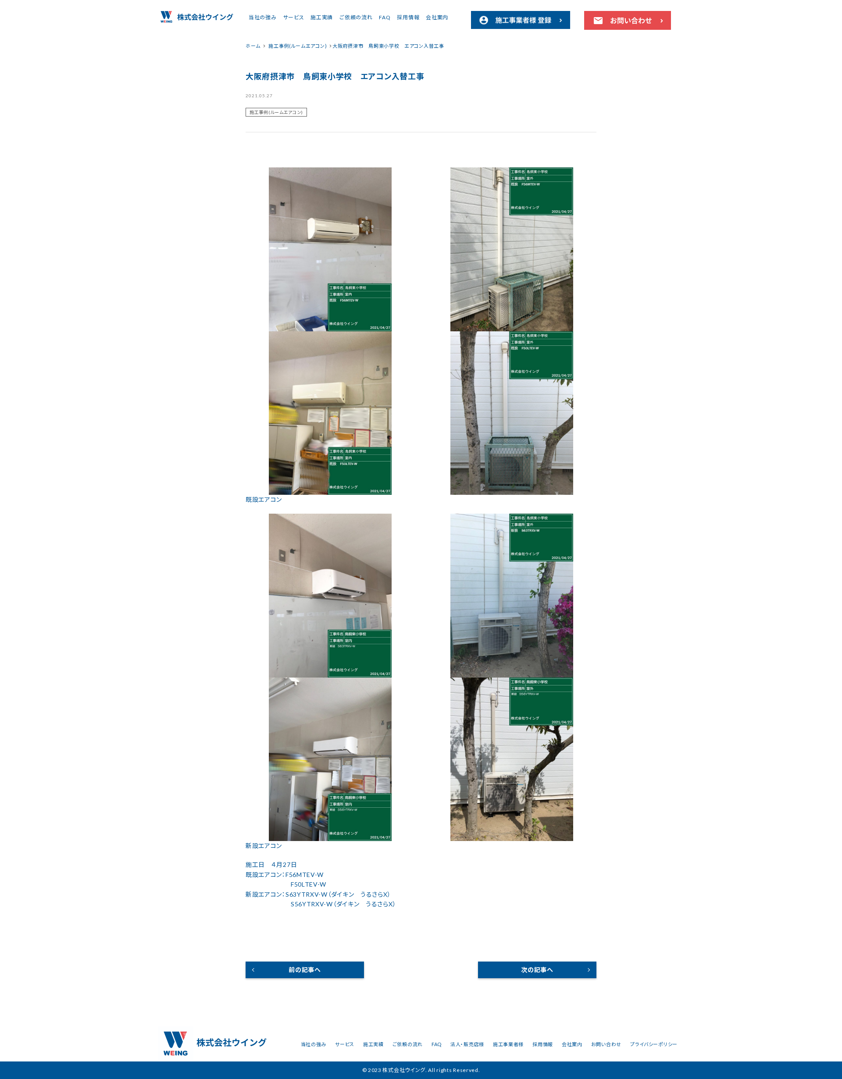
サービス (293, 17)
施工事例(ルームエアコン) (276, 112)
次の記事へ (537, 969)
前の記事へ (305, 969)
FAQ (384, 17)
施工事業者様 (508, 1044)
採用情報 (408, 17)
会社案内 (437, 17)
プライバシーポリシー (654, 1044)
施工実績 (321, 17)
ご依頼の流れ (355, 17)
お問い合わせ (606, 1044)
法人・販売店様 (467, 1044)
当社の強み (263, 17)
